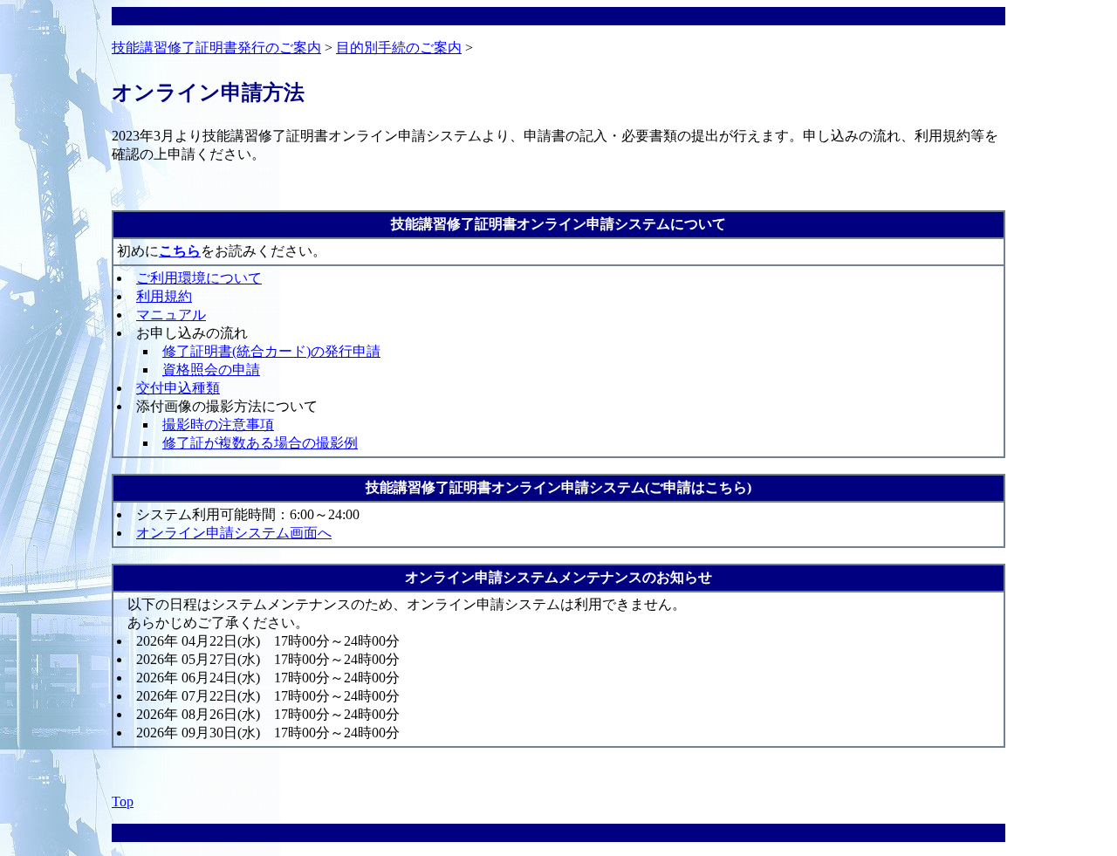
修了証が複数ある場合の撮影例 (260, 442)
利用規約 (164, 296)
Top (123, 801)
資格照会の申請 (211, 369)
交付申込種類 (178, 387)
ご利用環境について (199, 277)
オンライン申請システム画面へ (234, 532)
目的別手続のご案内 (399, 47)
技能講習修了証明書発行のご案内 (216, 47)
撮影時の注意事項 (218, 424)
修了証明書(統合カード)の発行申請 (271, 351)
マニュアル (171, 314)
